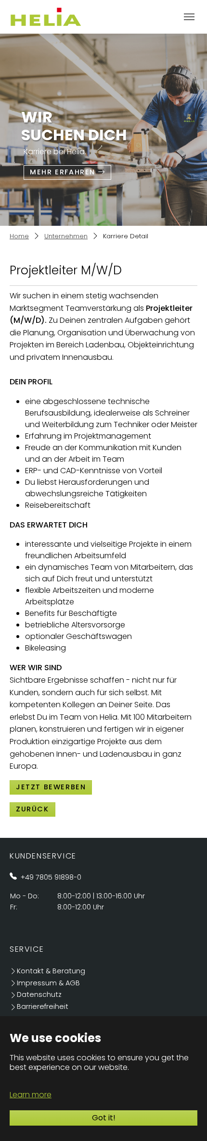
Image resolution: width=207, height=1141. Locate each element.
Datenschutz (39, 994)
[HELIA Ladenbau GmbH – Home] (45, 16)
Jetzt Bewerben (51, 787)
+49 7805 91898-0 (51, 877)
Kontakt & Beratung (51, 971)
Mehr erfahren (62, 172)
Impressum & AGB (48, 983)
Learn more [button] (31, 1094)
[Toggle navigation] (189, 17)
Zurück (32, 809)
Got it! (104, 1117)
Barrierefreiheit (42, 1006)
